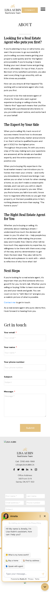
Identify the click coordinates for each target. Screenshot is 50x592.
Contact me (9, 302)
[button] (30, 10)
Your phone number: (14, 362)
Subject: (8, 376)
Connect (30, 10)
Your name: (10, 347)
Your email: (10, 332)
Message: (9, 391)
